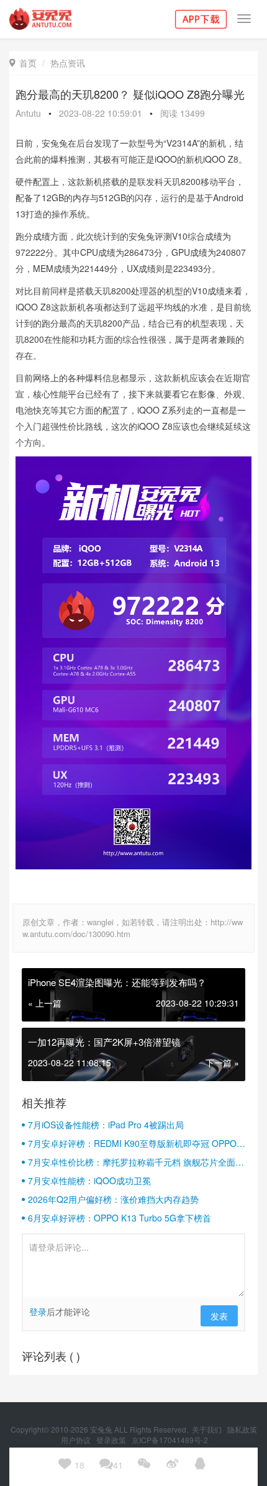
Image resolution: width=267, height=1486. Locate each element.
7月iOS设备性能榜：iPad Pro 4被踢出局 (106, 1124)
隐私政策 (242, 1429)
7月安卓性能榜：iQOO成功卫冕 (89, 1180)
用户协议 (77, 1439)
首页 (23, 63)
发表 (219, 1316)
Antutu (28, 113)
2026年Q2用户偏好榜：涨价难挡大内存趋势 (113, 1199)
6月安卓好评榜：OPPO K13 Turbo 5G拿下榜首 (119, 1218)
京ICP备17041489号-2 (170, 1439)
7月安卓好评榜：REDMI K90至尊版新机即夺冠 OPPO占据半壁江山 (136, 1143)
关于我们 (208, 1429)
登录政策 (112, 1439)
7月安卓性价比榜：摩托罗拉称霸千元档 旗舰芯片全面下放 (136, 1162)
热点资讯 (67, 63)
